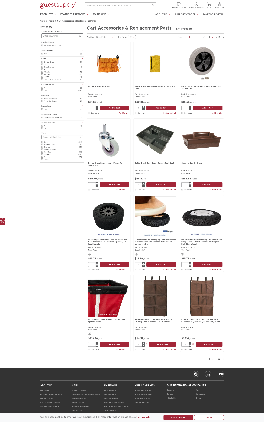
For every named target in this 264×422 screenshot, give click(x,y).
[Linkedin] (208, 374)
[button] (48, 14)
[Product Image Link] (108, 63)
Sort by (90, 37)
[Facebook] (196, 374)
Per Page (122, 37)
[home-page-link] (58, 5)
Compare (95, 113)
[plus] (97, 107)
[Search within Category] (80, 36)
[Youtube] (221, 374)
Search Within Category (51, 31)
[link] (48, 14)
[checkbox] (42, 45)
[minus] (97, 109)
